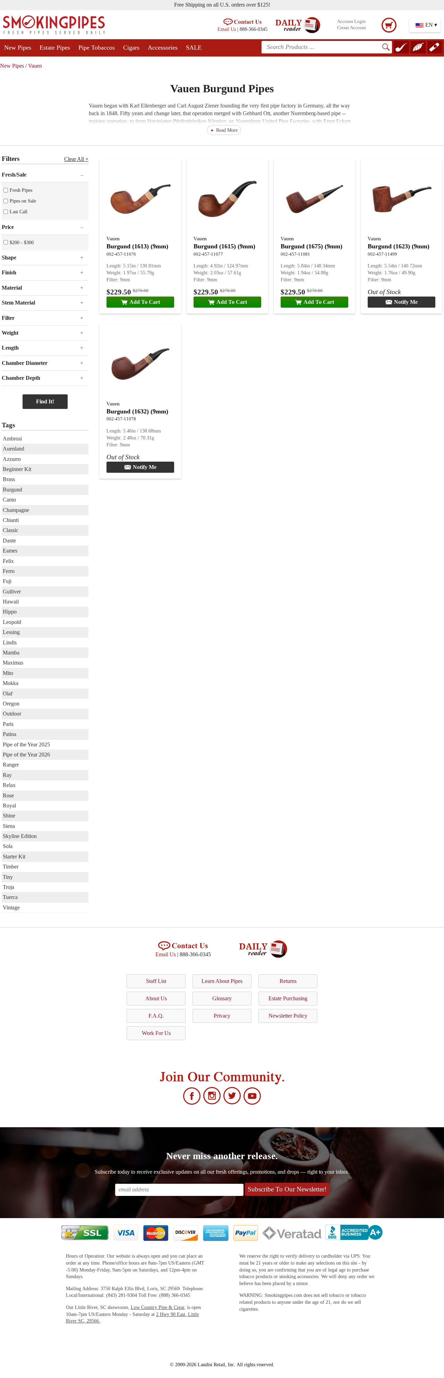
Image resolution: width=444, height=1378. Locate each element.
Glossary (222, 998)
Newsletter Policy (287, 1016)
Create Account (351, 27)
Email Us (226, 29)
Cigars (131, 47)
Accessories (163, 47)
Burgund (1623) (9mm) (398, 246)
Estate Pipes (55, 47)
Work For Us (156, 1033)
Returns (288, 981)
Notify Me (406, 302)
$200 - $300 (22, 242)
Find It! (45, 401)
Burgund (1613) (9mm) (137, 246)
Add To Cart (144, 302)
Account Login (351, 21)
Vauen (35, 66)
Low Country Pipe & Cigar (157, 1307)
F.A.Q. (156, 1016)
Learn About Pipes (222, 981)
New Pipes (17, 47)
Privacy (222, 1016)
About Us (156, 998)
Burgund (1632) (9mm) (137, 411)
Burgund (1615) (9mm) (224, 246)
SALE (194, 47)
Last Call (18, 211)
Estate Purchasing (287, 998)
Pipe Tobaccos (96, 47)
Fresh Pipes (21, 190)
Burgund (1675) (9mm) (311, 246)
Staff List (156, 981)
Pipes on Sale (23, 201)
